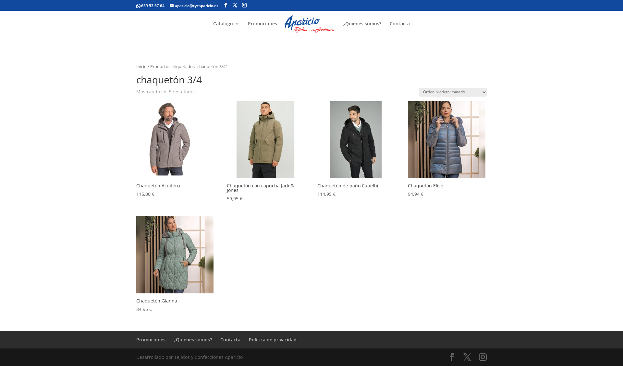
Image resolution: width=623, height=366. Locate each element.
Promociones (262, 24)
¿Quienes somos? (362, 24)
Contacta (400, 24)
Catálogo (223, 24)
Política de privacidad (273, 339)
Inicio (141, 66)
